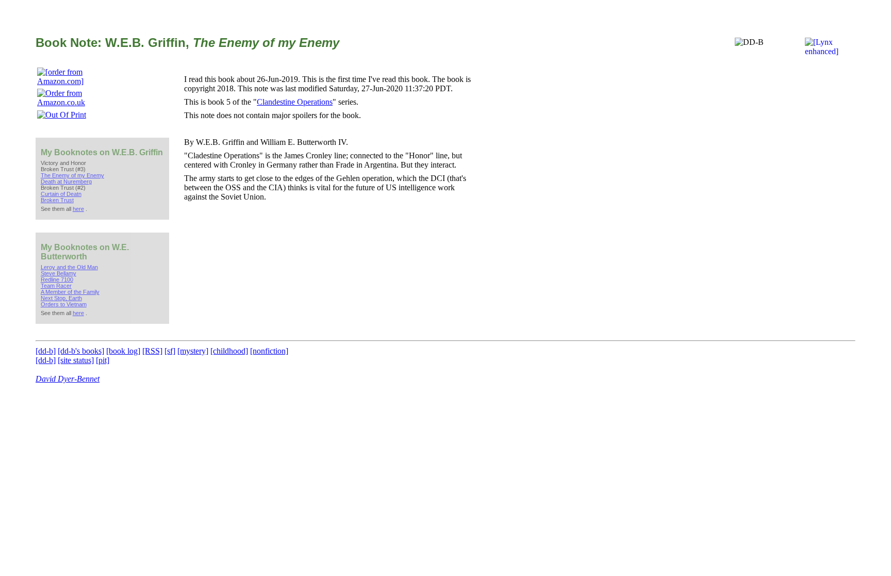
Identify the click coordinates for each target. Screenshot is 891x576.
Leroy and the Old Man (69, 267)
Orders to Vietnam (64, 304)
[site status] (76, 360)
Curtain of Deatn (61, 194)
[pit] (102, 360)
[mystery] (192, 351)
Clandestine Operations (295, 101)
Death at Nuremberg (66, 181)
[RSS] (152, 351)
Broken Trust (57, 200)
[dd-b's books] (81, 351)
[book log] (123, 351)
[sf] (169, 351)
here (78, 209)
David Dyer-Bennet (68, 378)
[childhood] (229, 351)
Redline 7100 (57, 279)
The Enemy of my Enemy (72, 175)
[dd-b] (46, 351)
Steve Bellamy (58, 273)
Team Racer (56, 286)
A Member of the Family (70, 292)
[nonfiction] (269, 351)
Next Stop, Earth (61, 298)
